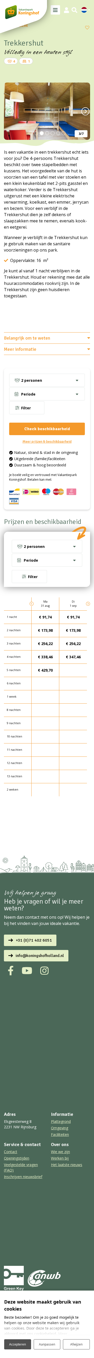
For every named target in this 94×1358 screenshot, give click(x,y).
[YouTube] (27, 970)
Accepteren (17, 1344)
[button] (30, 133)
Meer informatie (20, 349)
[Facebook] (11, 970)
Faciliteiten (60, 1134)
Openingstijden (16, 1158)
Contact (10, 1151)
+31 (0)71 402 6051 (34, 940)
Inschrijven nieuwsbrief (23, 1176)
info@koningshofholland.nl (40, 955)
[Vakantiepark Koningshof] (22, 12)
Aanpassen (47, 1344)
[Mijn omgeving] (66, 10)
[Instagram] (44, 970)
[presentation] (9, 111)
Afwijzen (76, 1344)
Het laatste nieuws (66, 1164)
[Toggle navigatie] (55, 10)
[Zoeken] (74, 10)
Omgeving (59, 1127)
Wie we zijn (60, 1151)
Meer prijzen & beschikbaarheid (47, 441)
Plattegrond (61, 1121)
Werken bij (60, 1158)
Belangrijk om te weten (27, 338)
